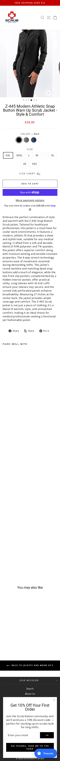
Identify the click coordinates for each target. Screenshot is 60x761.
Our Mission (29, 680)
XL (52, 155)
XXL (8, 155)
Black (19, 140)
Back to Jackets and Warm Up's (32, 665)
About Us (30, 693)
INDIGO (34, 140)
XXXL (19, 155)
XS (24, 164)
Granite (26, 140)
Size (30, 149)
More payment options (30, 200)
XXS (34, 164)
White (41, 140)
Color (30, 133)
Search (30, 688)
